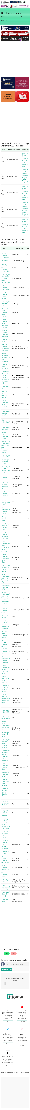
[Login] (24, 2)
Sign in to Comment (7, 969)
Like (8, 1021)
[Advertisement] (15, 57)
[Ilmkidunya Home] (5, 2)
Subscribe (22, 1021)
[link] (15, 2)
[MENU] (28, 2)
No (14, 954)
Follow (8, 1043)
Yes (7, 954)
